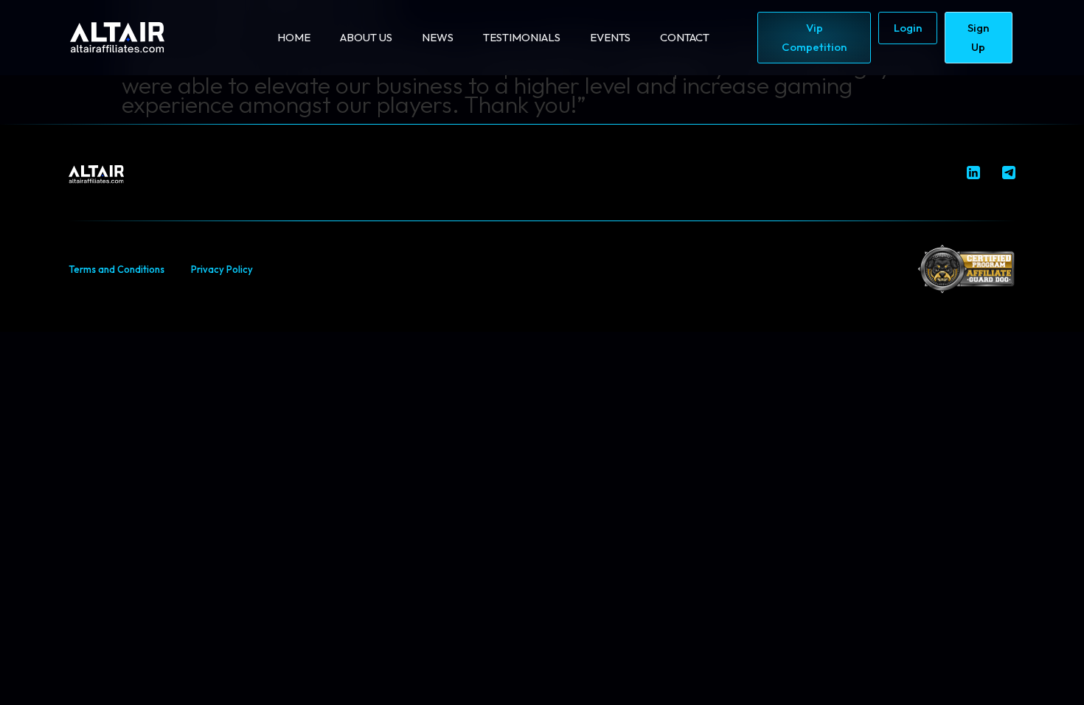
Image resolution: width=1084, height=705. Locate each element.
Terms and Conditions (116, 269)
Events (610, 37)
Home (293, 37)
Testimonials (521, 37)
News (438, 37)
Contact (684, 37)
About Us (366, 37)
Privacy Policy (222, 269)
